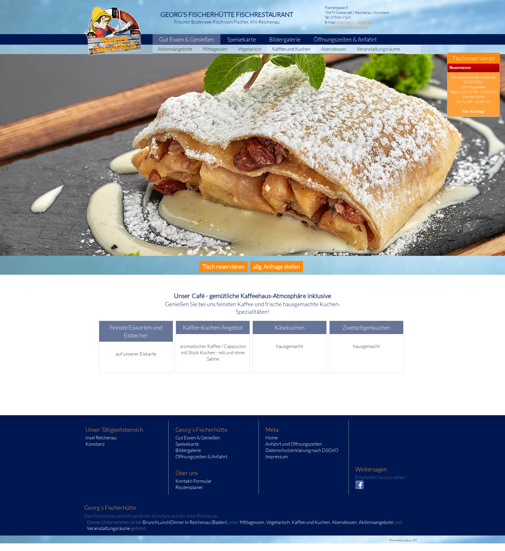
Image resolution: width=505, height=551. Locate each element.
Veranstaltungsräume (108, 528)
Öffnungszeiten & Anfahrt (201, 456)
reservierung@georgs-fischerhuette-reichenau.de (348, 24)
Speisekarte (187, 444)
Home (271, 437)
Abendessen (344, 522)
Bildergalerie (188, 450)
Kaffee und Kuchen (311, 522)
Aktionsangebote (376, 522)
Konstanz (95, 444)
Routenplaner (189, 487)
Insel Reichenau (101, 437)
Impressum (276, 456)
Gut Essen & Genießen (197, 437)
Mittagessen (252, 522)
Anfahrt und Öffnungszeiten (293, 444)
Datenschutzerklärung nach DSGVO (301, 450)
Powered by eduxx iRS (403, 540)
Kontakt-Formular (193, 481)
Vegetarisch (278, 522)
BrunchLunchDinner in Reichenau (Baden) (185, 522)
